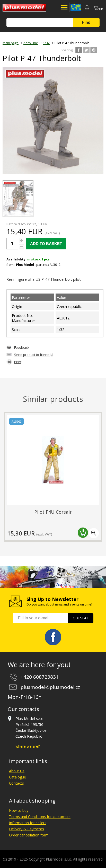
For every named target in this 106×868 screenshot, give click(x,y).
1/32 (46, 43)
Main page (11, 43)
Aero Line (30, 43)
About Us (16, 770)
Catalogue (17, 777)
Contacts (16, 783)
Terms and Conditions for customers (39, 816)
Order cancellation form (29, 835)
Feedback (21, 347)
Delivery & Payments (26, 828)
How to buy (18, 810)
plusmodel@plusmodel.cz (50, 687)
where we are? (27, 746)
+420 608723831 (40, 677)
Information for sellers (27, 822)
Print (17, 361)
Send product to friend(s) (33, 354)
